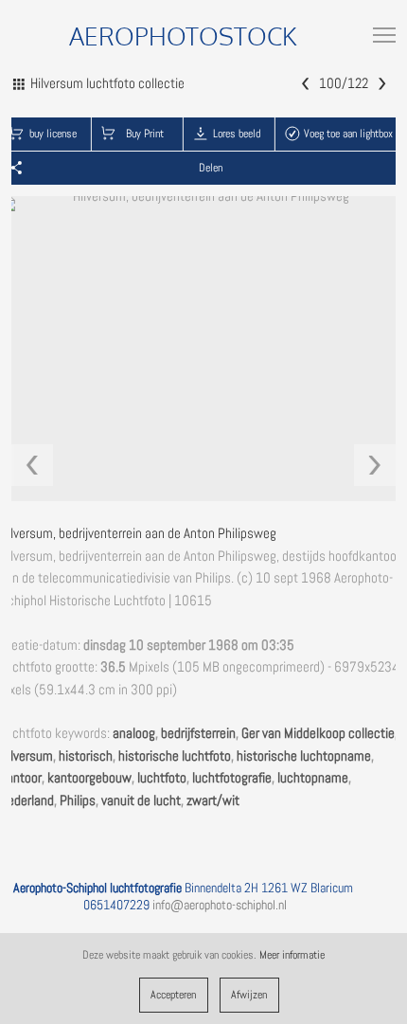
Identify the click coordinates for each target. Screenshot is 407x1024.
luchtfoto (161, 777)
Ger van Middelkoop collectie (318, 733)
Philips (78, 800)
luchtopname (312, 777)
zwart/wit (212, 800)
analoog (134, 733)
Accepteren (173, 994)
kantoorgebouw (89, 777)
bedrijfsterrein (198, 733)
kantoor (21, 777)
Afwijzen (249, 994)
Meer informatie (292, 954)
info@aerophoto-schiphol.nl (219, 904)
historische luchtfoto (174, 755)
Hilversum (26, 755)
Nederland (27, 800)
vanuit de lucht (141, 800)
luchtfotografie (232, 777)
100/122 (343, 83)
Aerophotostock (183, 35)
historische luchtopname (304, 755)
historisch (86, 755)
